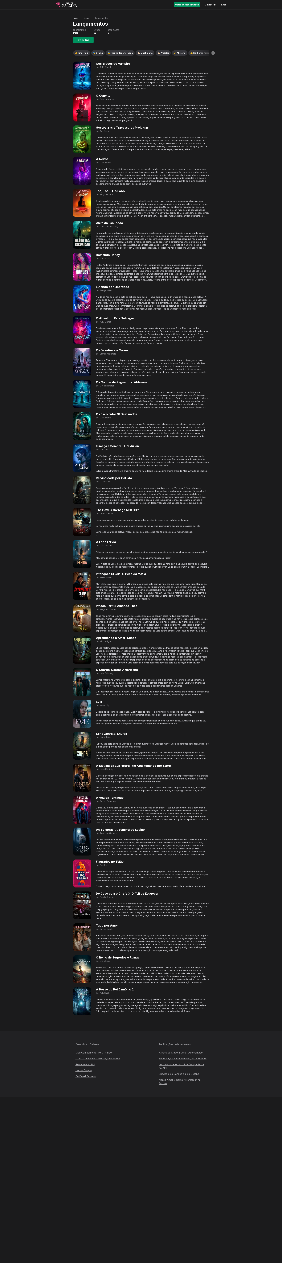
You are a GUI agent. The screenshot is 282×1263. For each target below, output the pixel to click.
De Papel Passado (85, 1076)
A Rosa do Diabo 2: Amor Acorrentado (181, 1052)
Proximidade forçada (120, 53)
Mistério (179, 53)
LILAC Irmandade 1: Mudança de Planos (97, 1058)
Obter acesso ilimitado (187, 4)
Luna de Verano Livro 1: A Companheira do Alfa (181, 1066)
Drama (98, 53)
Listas (86, 18)
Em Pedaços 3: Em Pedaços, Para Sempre (183, 1058)
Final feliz (81, 53)
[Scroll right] (213, 53)
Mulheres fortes (200, 53)
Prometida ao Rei (85, 1064)
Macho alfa (145, 53)
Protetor (163, 53)
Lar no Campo (83, 1070)
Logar (224, 4)
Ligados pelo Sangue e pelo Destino (179, 1073)
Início (75, 18)
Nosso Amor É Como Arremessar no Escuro (180, 1081)
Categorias (211, 4)
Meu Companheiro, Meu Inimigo (93, 1052)
